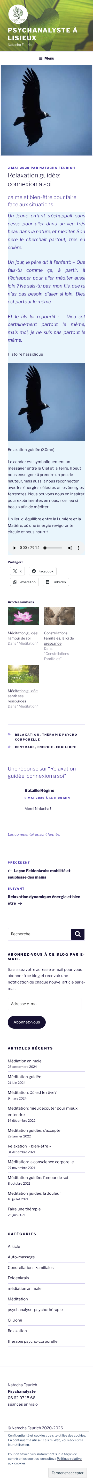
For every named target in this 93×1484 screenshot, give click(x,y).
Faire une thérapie (24, 1209)
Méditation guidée (24, 1077)
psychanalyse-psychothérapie (35, 1309)
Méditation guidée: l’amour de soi (38, 1177)
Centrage (25, 747)
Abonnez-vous (26, 1022)
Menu (49, 58)
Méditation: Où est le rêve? (32, 1092)
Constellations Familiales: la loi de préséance (59, 638)
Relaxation (27, 734)
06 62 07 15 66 (21, 1398)
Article (14, 1246)
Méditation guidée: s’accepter (35, 1130)
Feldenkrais (18, 1278)
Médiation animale (25, 1061)
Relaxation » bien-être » (29, 1146)
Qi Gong (15, 1320)
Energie (45, 747)
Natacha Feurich (57, 168)
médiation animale (25, 1288)
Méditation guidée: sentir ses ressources (23, 695)
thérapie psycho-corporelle (33, 1341)
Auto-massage (21, 1257)
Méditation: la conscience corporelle (41, 1162)
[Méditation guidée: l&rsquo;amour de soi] (23, 616)
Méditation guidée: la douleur (34, 1193)
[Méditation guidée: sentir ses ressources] (23, 674)
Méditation (18, 1299)
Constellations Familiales (31, 1267)
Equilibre (66, 747)
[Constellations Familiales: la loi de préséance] (59, 616)
